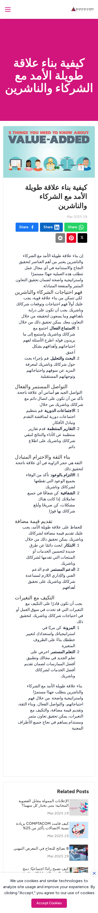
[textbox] (49, 506)
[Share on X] (82, 238)
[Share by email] (60, 238)
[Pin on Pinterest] (71, 238)
